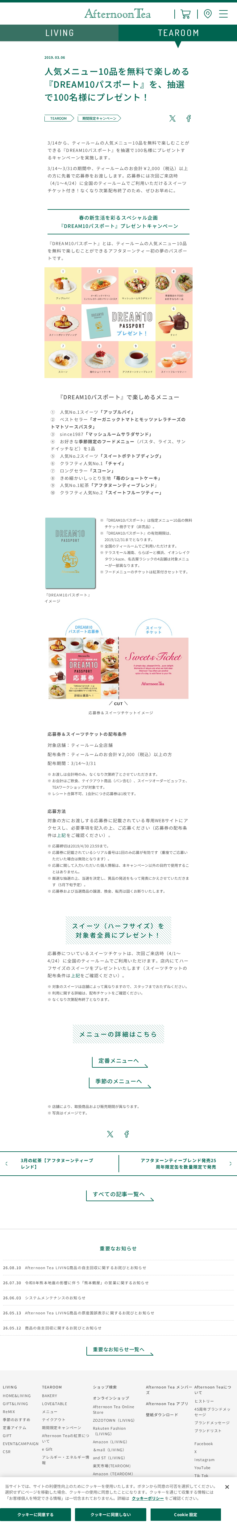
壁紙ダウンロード (162, 1414)
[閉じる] (227, 1487)
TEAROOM (52, 1386)
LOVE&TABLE (54, 1403)
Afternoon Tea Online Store (114, 1409)
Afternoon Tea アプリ (167, 1403)
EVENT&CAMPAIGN (21, 1443)
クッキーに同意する (35, 1514)
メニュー (50, 1411)
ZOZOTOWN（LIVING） (115, 1420)
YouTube (202, 1467)
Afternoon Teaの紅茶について (65, 1438)
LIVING (10, 1386)
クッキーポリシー (148, 1498)
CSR (6, 1451)
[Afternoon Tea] (117, 13)
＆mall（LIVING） (110, 1449)
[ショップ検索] (208, 14)
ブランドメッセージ (212, 1422)
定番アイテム (15, 1427)
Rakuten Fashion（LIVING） (109, 1430)
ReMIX (9, 1411)
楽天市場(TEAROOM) (112, 1465)
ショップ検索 (105, 1386)
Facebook (203, 1443)
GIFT (7, 1435)
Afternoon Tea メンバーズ (169, 1389)
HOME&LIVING (17, 1395)
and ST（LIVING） (110, 1457)
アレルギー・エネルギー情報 (65, 1459)
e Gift (47, 1449)
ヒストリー (204, 1401)
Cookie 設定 (185, 1514)
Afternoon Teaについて (213, 1389)
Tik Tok (201, 1475)
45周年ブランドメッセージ (212, 1411)
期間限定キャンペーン (61, 1427)
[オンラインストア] (186, 14)
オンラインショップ (111, 1397)
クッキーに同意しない (110, 1514)
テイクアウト (54, 1419)
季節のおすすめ (16, 1419)
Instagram (204, 1459)
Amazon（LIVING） (111, 1441)
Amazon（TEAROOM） (114, 1473)
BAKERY (49, 1395)
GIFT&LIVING (15, 1403)
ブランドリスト (208, 1430)
